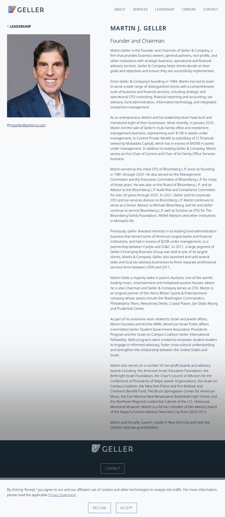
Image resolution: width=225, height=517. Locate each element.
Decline (99, 507)
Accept (126, 507)
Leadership (20, 26)
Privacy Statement (62, 494)
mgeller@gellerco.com (28, 125)
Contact (112, 468)
